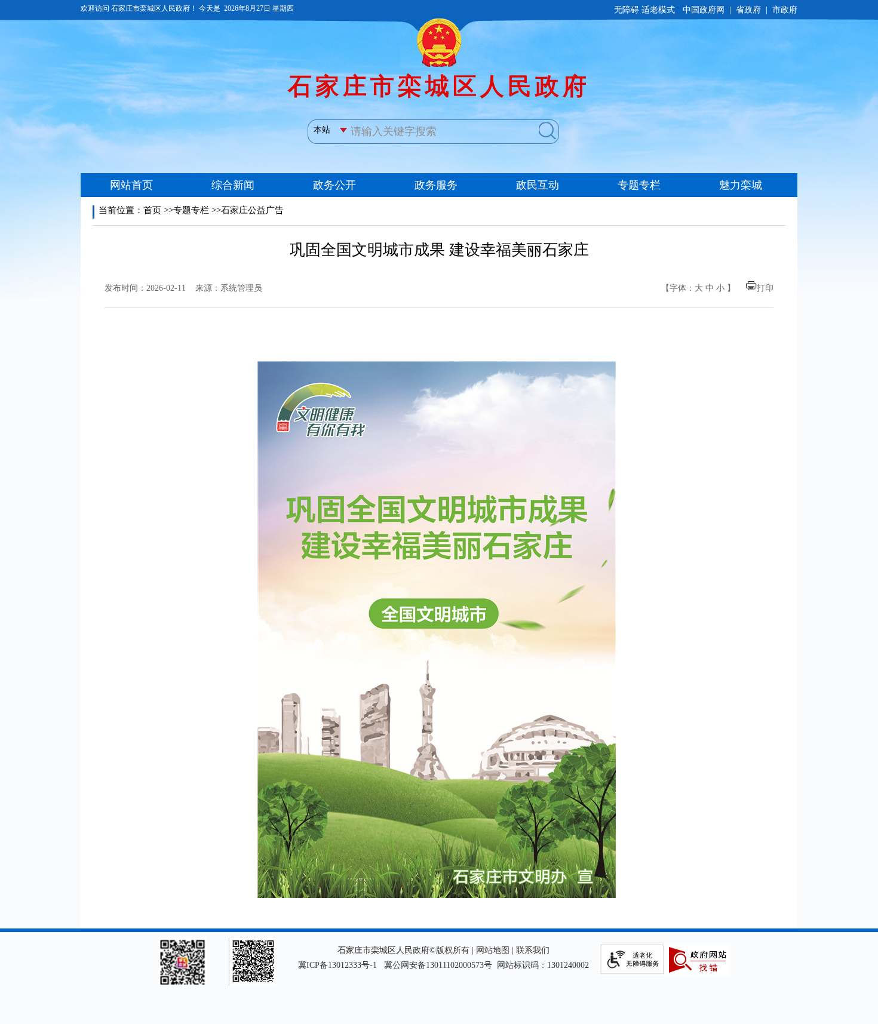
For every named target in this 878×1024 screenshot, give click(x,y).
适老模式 (658, 9)
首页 (152, 210)
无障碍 (626, 9)
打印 (765, 288)
